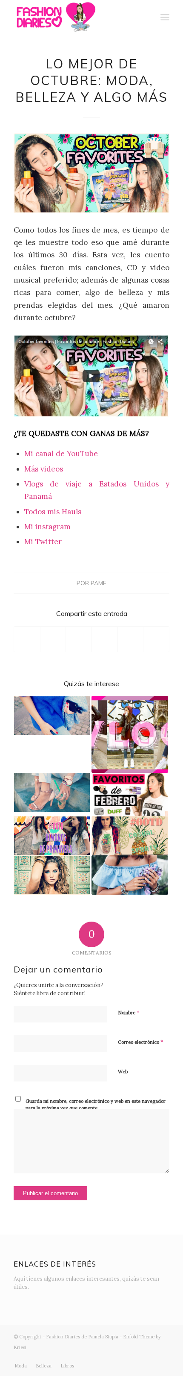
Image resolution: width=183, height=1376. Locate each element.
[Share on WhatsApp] (79, 639)
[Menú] (164, 17)
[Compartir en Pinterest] (104, 639)
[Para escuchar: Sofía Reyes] (52, 875)
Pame (98, 582)
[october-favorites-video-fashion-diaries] (91, 173)
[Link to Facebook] (124, 1356)
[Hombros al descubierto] (130, 875)
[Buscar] (146, 17)
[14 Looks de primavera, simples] (52, 715)
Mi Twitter (43, 541)
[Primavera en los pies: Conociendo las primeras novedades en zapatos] (52, 792)
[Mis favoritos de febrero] (130, 794)
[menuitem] (146, 17)
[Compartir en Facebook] (27, 639)
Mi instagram (47, 526)
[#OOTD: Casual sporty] (130, 835)
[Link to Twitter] (99, 1356)
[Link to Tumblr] (150, 1356)
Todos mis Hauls (52, 511)
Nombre (129, 1012)
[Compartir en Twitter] (53, 639)
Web (123, 1072)
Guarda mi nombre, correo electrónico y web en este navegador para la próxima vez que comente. (96, 1104)
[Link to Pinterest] (163, 1356)
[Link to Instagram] (112, 1356)
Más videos (43, 469)
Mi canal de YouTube (61, 453)
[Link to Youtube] (137, 1356)
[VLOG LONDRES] (130, 734)
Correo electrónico (140, 1042)
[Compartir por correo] (156, 639)
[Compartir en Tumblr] (130, 639)
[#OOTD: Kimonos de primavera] (52, 835)
